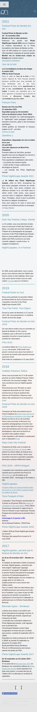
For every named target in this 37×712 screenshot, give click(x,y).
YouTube (10, 281)
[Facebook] (15, 687)
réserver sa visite (8, 132)
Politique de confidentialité (21, 701)
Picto (18, 439)
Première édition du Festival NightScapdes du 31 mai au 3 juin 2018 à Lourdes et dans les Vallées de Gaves (18, 490)
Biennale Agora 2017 (23, 664)
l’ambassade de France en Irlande (14, 449)
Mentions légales (7, 701)
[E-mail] (21, 687)
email (4, 400)
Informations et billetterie (11, 60)
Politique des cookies (8, 703)
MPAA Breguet (7, 475)
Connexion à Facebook (10, 693)
